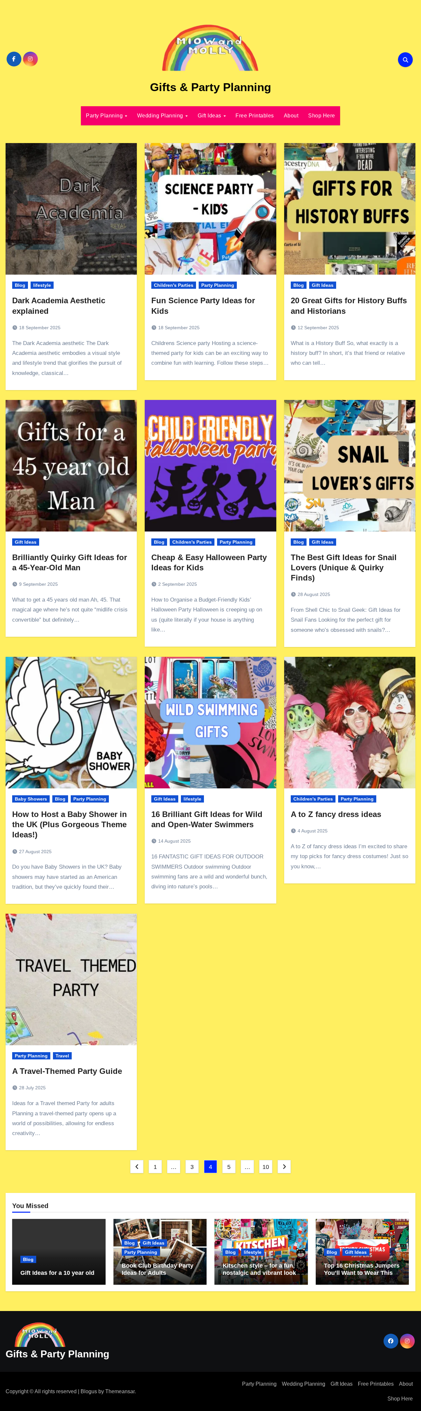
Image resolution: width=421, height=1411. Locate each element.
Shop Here (321, 115)
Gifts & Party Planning (210, 87)
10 (265, 1167)
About (291, 115)
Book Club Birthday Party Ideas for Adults (157, 1269)
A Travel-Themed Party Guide (67, 1071)
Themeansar (120, 1391)
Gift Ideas (210, 115)
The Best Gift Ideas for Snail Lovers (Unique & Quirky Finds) (344, 567)
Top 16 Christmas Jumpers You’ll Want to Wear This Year (362, 1272)
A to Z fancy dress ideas (336, 814)
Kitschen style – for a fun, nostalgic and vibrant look (259, 1269)
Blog (20, 285)
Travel (62, 1055)
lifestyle (42, 285)
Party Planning (105, 115)
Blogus (89, 1391)
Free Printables (254, 115)
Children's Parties (173, 285)
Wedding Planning (161, 115)
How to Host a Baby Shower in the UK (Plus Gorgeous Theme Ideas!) (69, 824)
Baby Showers (31, 799)
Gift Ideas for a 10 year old (57, 1273)
